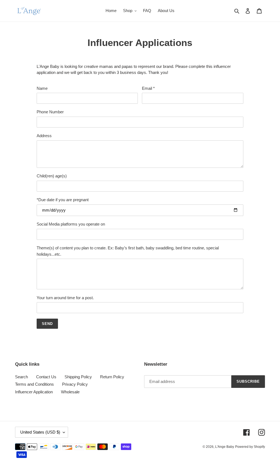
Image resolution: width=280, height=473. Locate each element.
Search (21, 376)
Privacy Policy (75, 384)
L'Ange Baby (224, 447)
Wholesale (70, 392)
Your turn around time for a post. (65, 297)
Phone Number (50, 111)
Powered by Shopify (250, 447)
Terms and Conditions (34, 384)
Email (148, 88)
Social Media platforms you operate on (71, 224)
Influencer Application (34, 392)
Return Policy (112, 376)
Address (44, 135)
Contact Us (46, 376)
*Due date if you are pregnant (63, 199)
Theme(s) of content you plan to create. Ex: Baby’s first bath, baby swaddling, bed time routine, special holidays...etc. (128, 251)
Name (42, 88)
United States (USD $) (40, 432)
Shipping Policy (78, 376)
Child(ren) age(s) (52, 176)
